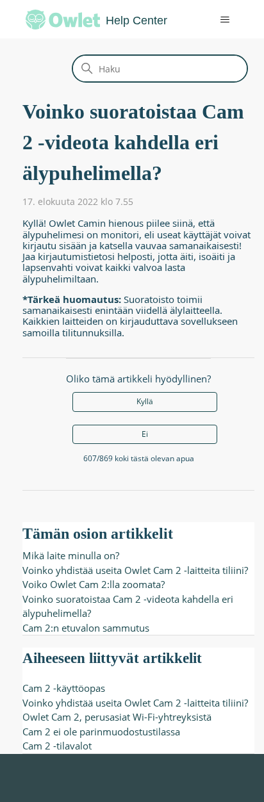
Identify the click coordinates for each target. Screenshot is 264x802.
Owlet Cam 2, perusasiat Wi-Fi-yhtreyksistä (116, 716)
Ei (145, 434)
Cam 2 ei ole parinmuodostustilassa (101, 731)
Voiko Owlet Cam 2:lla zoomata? (93, 584)
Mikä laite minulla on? (70, 555)
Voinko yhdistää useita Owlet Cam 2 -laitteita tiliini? (135, 570)
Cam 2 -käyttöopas (63, 688)
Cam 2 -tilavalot (57, 745)
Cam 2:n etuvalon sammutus (85, 627)
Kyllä (144, 401)
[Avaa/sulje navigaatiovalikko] (215, 20)
